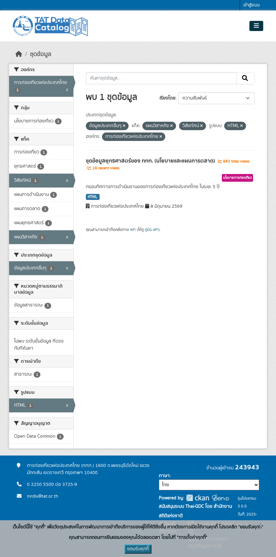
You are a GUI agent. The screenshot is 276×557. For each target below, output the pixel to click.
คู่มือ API (152, 230)
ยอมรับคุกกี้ (138, 549)
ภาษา (164, 475)
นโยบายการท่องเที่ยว (237, 177)
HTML (92, 197)
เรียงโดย (167, 98)
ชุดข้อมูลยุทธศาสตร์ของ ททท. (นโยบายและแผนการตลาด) (151, 160)
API (133, 230)
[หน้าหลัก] (18, 54)
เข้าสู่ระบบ (251, 5)
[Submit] (245, 78)
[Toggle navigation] (256, 26)
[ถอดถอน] (124, 126)
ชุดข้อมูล (40, 54)
